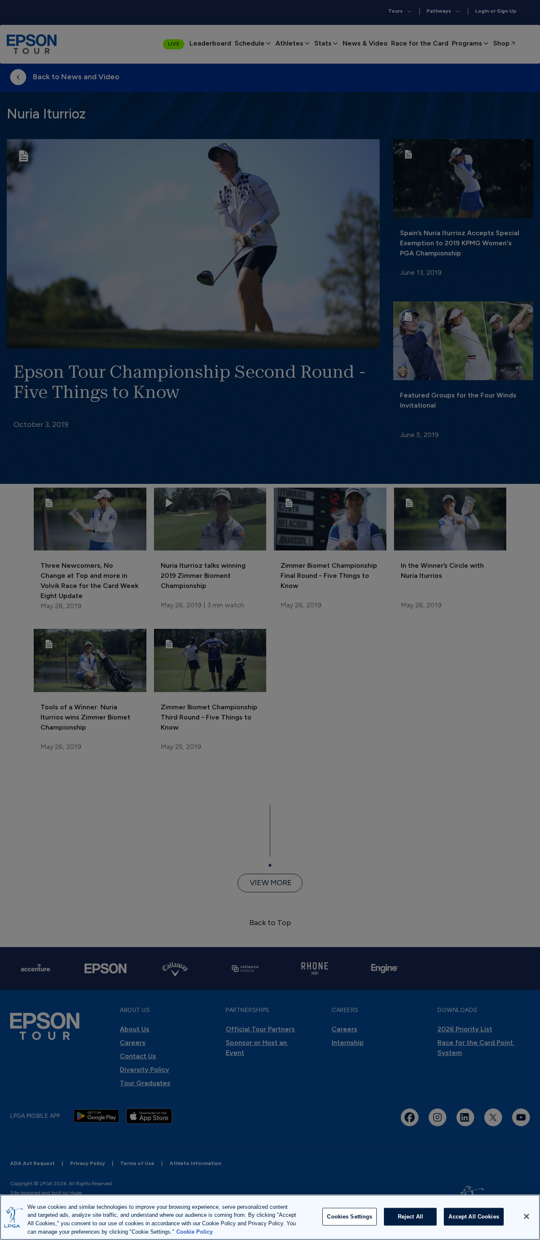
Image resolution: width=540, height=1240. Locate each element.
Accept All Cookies (473, 1216)
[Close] (526, 1216)
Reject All (410, 1216)
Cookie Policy (194, 1231)
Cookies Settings (349, 1216)
